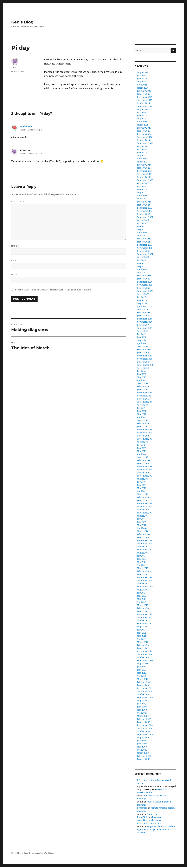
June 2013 (141, 559)
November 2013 (144, 543)
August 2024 (143, 146)
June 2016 (141, 448)
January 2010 (143, 685)
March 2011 (142, 642)
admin (14, 67)
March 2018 (142, 383)
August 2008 (143, 737)
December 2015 (144, 466)
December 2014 (144, 503)
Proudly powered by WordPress (39, 853)
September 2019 (145, 328)
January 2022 (143, 242)
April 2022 (142, 232)
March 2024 (143, 162)
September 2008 (145, 734)
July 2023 (141, 186)
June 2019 (141, 337)
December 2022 (144, 208)
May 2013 (141, 562)
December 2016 (144, 429)
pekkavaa (25, 126)
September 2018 (145, 365)
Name (15, 246)
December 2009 (145, 688)
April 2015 (141, 491)
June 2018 (141, 374)
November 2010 (144, 654)
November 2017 (144, 396)
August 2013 (143, 553)
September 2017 (144, 402)
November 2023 (144, 174)
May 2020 (142, 303)
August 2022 (143, 220)
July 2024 (141, 149)
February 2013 (144, 571)
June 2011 (141, 633)
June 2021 (141, 263)
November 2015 (144, 469)
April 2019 (141, 343)
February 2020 (144, 312)
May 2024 (142, 155)
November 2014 (144, 506)
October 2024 (143, 140)
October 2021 (143, 251)
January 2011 (143, 648)
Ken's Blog (22, 22)
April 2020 (142, 306)
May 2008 (142, 747)
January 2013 (143, 574)
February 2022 (144, 239)
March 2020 (143, 309)
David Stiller (143, 817)
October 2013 (143, 546)
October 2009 (143, 694)
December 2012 (144, 577)
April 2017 (141, 417)
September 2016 (145, 439)
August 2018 (143, 368)
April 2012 (142, 602)
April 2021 (142, 269)
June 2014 (141, 522)
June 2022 (142, 226)
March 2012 (142, 605)
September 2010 (145, 660)
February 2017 (143, 423)
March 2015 (142, 494)
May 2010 (141, 673)
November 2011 (144, 617)
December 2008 (145, 725)
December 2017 (144, 392)
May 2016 (141, 451)
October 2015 (143, 473)
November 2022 (144, 211)
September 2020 (145, 291)
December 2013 (144, 540)
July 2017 (141, 408)
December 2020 (145, 282)
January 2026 (143, 94)
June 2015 (141, 485)
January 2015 (143, 500)
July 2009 (141, 703)
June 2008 (142, 744)
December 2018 (144, 356)
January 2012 (143, 611)
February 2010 (144, 682)
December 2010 (144, 651)
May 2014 (141, 525)
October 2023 (143, 177)
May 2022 (142, 229)
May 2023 (142, 192)
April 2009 (142, 713)
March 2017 (142, 420)
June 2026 (142, 78)
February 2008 (144, 756)
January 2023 (143, 205)
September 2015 (145, 476)
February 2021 (144, 275)
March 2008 (143, 753)
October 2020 (143, 288)
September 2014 (145, 513)
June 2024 (142, 152)
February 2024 (144, 165)
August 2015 (142, 479)
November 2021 (144, 248)
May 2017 (141, 414)
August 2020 (143, 294)
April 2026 (142, 85)
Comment (18, 201)
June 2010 (141, 670)
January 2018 (143, 389)
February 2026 (144, 91)
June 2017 (141, 411)
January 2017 (143, 426)
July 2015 (141, 482)
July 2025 (141, 112)
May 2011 (141, 636)
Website (16, 274)
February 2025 (144, 128)
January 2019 (143, 352)
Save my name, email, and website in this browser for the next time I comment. (53, 290)
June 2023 (142, 189)
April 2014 (142, 528)
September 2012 (145, 586)
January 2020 (143, 316)
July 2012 (141, 593)
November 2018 (144, 359)
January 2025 (143, 131)
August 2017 (142, 405)
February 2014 (144, 534)
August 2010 (143, 663)
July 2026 (141, 75)
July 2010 (141, 667)
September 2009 (145, 697)
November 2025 (144, 100)
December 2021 (144, 245)
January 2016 (143, 463)
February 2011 (143, 645)
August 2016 (142, 442)
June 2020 (142, 300)
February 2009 (144, 719)
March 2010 (142, 679)
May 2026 (142, 81)
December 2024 (145, 134)
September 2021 (145, 254)
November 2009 (144, 691)
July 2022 (141, 223)
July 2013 (141, 556)
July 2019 (141, 334)
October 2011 (143, 620)
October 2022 (143, 214)
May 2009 (142, 710)
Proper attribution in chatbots (161, 826)
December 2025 (144, 97)
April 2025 (142, 122)
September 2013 (145, 550)
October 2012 (143, 583)
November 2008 (144, 728)
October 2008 (143, 731)
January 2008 (143, 759)
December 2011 (144, 614)
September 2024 (145, 143)
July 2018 (141, 371)
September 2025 (145, 106)
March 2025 (142, 125)
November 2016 (144, 433)
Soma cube (152, 814)
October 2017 (143, 399)
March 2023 (142, 199)
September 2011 (144, 623)
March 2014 (142, 531)
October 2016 (143, 436)
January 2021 (143, 279)
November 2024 (144, 137)
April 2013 (142, 565)
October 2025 (143, 103)
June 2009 (142, 707)
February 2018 (144, 386)
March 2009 (143, 716)
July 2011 (141, 630)
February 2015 (143, 497)
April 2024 (142, 158)
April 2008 (142, 750)
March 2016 (142, 457)
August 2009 (143, 700)
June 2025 (142, 115)
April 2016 (141, 454)
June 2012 (141, 596)
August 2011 (142, 627)
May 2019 (141, 340)
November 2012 (144, 580)
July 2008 (141, 740)
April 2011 (141, 639)
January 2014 (143, 537)
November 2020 (144, 285)
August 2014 (143, 516)
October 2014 (143, 509)
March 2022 (142, 235)
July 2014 (141, 519)
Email (15, 260)
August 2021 (143, 257)
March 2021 (142, 272)
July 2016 (141, 445)
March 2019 (142, 346)
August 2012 (143, 590)
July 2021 (141, 260)
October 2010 (143, 657)
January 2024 (143, 168)
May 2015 (141, 488)
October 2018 (143, 362)
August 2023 (143, 183)
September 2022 (145, 217)
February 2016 (143, 460)
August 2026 (143, 72)
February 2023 (144, 202)
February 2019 (143, 349)
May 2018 (141, 377)
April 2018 (142, 380)
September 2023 (145, 180)
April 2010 (142, 676)
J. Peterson (142, 780)
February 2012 (144, 608)
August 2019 (142, 331)
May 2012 (141, 599)
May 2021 (141, 266)
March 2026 (142, 88)
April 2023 (142, 195)
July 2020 (141, 297)
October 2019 (143, 325)
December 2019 (144, 319)
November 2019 (144, 322)
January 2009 (143, 722)
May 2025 (141, 118)
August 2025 (143, 109)
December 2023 (144, 171)
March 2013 (142, 568)
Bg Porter (141, 829)
